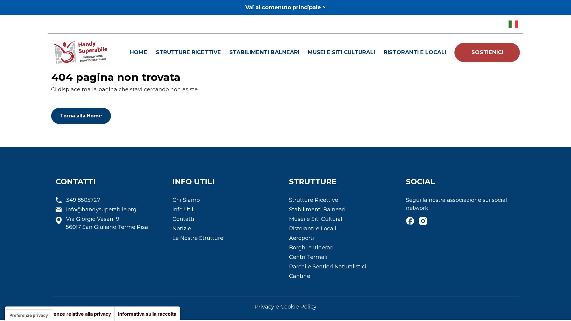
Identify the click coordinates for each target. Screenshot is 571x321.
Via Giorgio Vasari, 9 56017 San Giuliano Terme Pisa (107, 223)
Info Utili (183, 209)
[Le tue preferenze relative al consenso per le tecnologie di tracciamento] (29, 315)
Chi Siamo (186, 200)
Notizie (181, 228)
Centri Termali (308, 257)
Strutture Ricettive (188, 52)
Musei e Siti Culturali (341, 52)
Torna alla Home (81, 116)
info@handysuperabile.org (101, 209)
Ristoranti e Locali (415, 52)
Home (138, 52)
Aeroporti (301, 238)
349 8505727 (83, 200)
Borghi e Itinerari (311, 247)
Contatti (183, 219)
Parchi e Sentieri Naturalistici (327, 266)
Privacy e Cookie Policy (285, 306)
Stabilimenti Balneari (264, 52)
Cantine (299, 276)
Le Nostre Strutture (197, 238)
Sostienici (487, 52)
